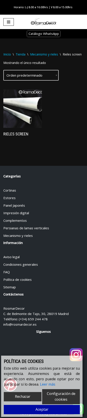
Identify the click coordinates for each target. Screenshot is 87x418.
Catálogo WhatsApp (44, 33)
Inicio (7, 54)
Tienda (20, 54)
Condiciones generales (20, 264)
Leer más (47, 384)
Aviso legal (11, 257)
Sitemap (9, 287)
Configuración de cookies (61, 396)
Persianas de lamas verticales (26, 228)
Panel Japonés (14, 205)
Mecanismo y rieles (44, 54)
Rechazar (22, 396)
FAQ (6, 272)
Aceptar (41, 409)
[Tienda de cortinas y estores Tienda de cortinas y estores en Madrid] (43, 22)
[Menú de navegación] (8, 22)
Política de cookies (17, 279)
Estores (9, 198)
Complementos (15, 220)
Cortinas (9, 190)
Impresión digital (16, 213)
